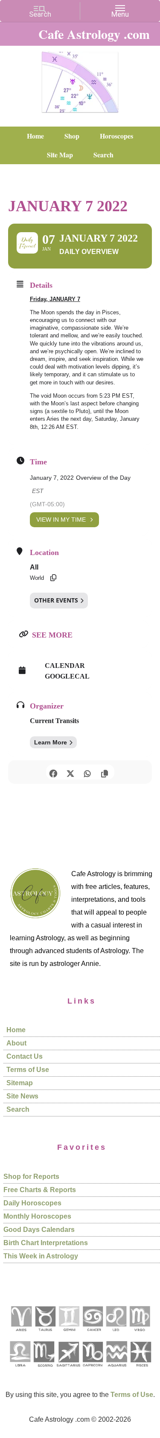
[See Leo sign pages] (116, 1334)
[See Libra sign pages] (20, 1369)
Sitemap (19, 1083)
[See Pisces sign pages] (140, 1369)
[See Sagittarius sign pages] (68, 1369)
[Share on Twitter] (70, 772)
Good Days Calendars (39, 1229)
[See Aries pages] (21, 1334)
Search (17, 1109)
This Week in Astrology (40, 1256)
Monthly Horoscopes (37, 1216)
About (16, 1043)
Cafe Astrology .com (80, 79)
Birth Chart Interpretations (45, 1242)
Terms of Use (27, 1069)
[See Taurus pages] (45, 1334)
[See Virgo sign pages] (139, 1334)
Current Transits (54, 720)
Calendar (65, 665)
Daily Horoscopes (32, 1203)
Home (16, 1029)
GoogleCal (67, 676)
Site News (22, 1096)
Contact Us (24, 1056)
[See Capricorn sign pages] (92, 1369)
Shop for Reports (31, 1176)
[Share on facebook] (53, 772)
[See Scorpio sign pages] (43, 1369)
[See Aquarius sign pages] (116, 1369)
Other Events (56, 600)
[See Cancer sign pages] (92, 1334)
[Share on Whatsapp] (87, 772)
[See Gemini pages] (69, 1334)
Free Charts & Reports (39, 1189)
